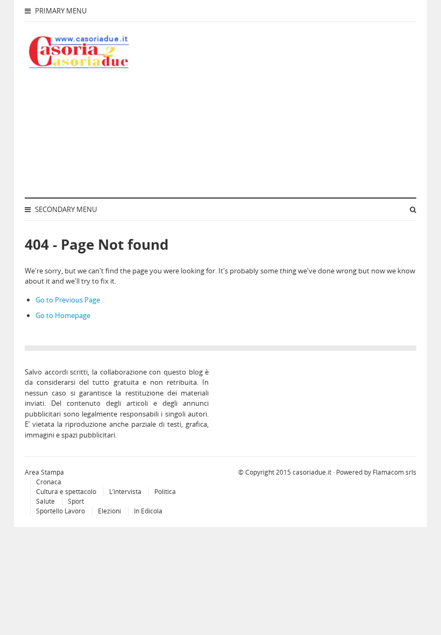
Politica (165, 491)
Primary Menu (60, 11)
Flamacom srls (394, 472)
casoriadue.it (312, 472)
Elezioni (109, 511)
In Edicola (148, 511)
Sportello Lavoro (60, 511)
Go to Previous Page (67, 300)
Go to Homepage (62, 315)
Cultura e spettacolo (66, 491)
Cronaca (48, 481)
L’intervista (125, 491)
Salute (45, 501)
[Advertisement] (294, 108)
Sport (76, 501)
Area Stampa (44, 472)
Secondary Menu (65, 209)
